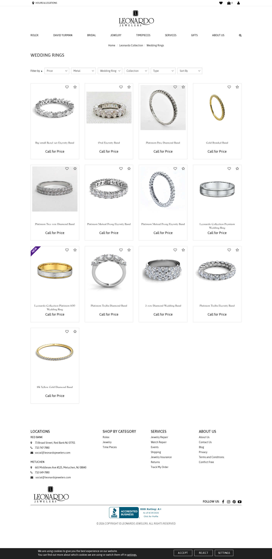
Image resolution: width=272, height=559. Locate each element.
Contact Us (205, 442)
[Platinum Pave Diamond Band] (163, 107)
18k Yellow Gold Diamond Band (55, 387)
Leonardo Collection (131, 45)
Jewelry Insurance (161, 457)
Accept (183, 552)
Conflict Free (206, 462)
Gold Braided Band (217, 143)
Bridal (91, 35)
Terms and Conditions (211, 457)
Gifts (194, 35)
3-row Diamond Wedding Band (163, 306)
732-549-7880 (42, 472)
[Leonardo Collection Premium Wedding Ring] (217, 189)
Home (111, 45)
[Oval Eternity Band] (109, 107)
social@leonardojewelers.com (52, 452)
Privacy (203, 452)
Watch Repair (159, 442)
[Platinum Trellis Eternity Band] (217, 270)
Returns (155, 462)
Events (155, 447)
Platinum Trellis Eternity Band (217, 306)
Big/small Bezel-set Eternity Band (54, 143)
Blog (201, 447)
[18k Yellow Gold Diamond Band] (55, 352)
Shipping (156, 452)
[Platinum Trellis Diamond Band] (109, 270)
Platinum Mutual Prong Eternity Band (109, 224)
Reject (203, 552)
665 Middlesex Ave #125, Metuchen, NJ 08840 (58, 464)
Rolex (34, 35)
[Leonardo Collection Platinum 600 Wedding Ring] (55, 270)
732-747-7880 (42, 447)
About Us (218, 35)
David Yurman (62, 35)
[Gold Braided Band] (217, 107)
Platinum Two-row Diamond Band (55, 224)
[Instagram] (228, 501)
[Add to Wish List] (67, 87)
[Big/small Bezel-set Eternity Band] (55, 107)
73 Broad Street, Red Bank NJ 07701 (53, 440)
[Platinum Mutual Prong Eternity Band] (109, 189)
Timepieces (143, 35)
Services (170, 35)
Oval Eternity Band (109, 143)
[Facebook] (223, 501)
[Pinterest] (234, 501)
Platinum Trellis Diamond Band (109, 306)
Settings (224, 552)
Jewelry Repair (159, 437)
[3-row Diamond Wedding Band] (163, 270)
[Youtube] (239, 501)
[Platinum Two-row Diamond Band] (55, 189)
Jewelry (115, 35)
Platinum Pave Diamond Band (163, 143)
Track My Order (159, 467)
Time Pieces (110, 447)
